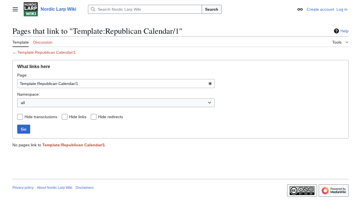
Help (344, 31)
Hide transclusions (41, 117)
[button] (15, 9)
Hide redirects (110, 117)
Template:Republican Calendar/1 (46, 52)
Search (211, 9)
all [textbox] (23, 102)
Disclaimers (85, 188)
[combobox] (116, 83)
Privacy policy (23, 188)
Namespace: (28, 94)
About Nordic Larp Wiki (54, 188)
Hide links (77, 117)
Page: (22, 75)
